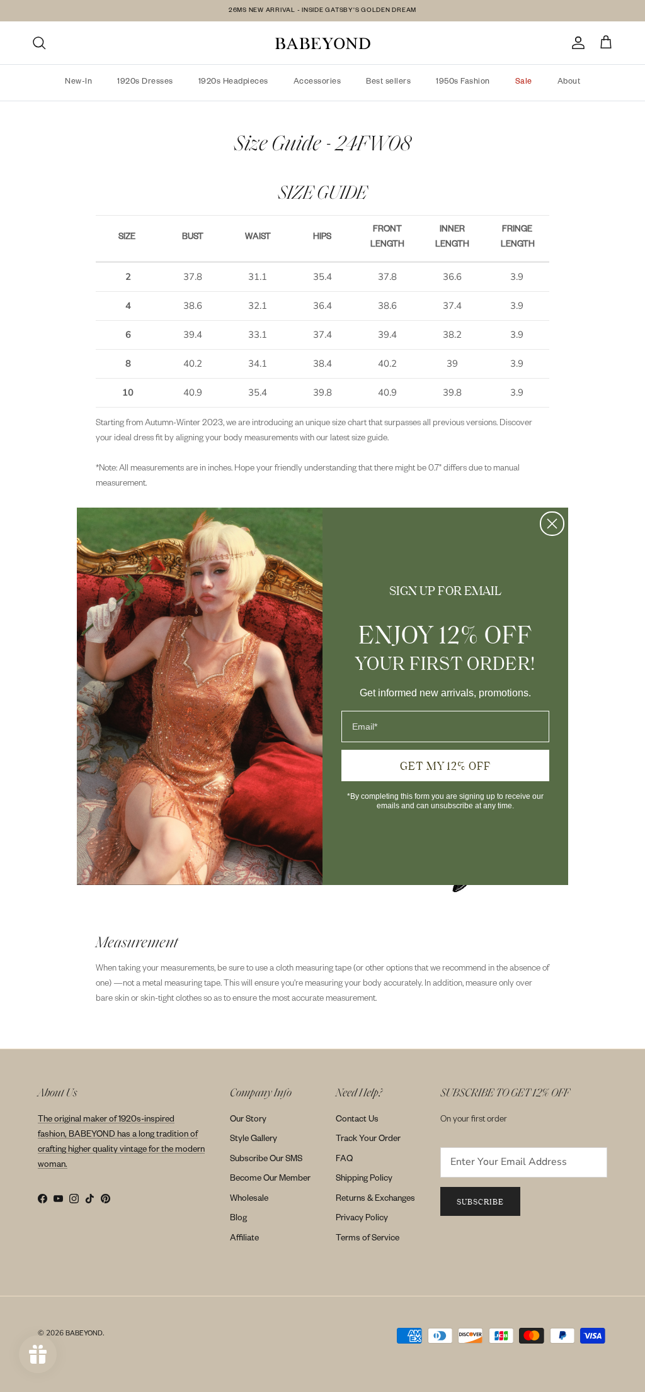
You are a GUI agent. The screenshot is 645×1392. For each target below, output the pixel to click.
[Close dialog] (552, 524)
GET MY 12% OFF (445, 765)
